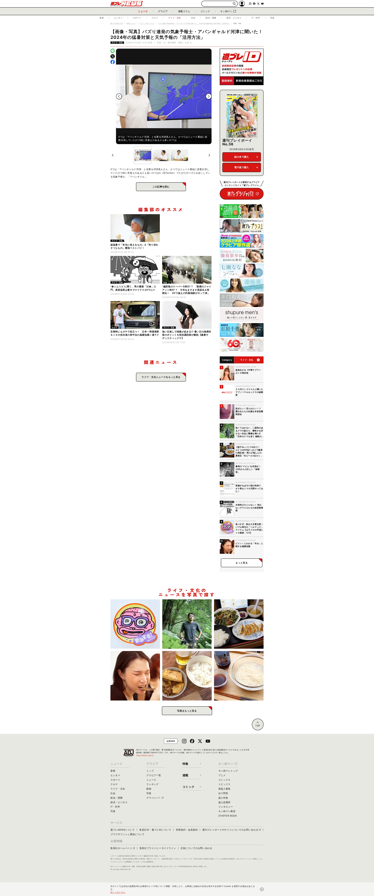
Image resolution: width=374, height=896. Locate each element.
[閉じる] (262, 889)
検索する (234, 3)
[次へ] (209, 96)
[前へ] (119, 96)
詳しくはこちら (117, 892)
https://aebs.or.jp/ (145, 755)
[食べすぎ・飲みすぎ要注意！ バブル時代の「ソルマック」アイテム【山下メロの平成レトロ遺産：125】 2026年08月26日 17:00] (135, 624)
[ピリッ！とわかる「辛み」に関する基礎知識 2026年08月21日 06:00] (135, 676)
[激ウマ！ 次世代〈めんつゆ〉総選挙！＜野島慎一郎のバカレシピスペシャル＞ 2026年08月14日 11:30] (239, 676)
